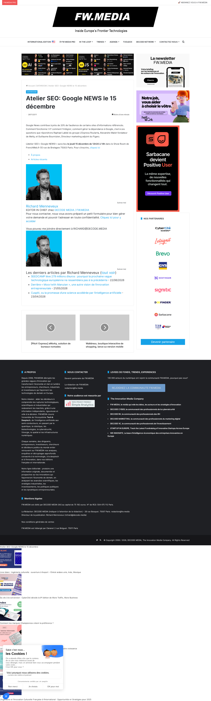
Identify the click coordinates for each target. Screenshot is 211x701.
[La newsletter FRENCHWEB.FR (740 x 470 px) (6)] (162, 87)
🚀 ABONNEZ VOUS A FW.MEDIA (192, 2)
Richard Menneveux (42, 206)
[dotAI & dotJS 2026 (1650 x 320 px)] (78, 64)
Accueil (31, 86)
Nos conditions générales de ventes (38, 522)
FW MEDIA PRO (68, 42)
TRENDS (100, 42)
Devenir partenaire (163, 341)
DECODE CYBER (117, 409)
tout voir (108, 273)
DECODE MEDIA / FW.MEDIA (72, 209)
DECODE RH (115, 414)
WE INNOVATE (116, 433)
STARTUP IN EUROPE (119, 428)
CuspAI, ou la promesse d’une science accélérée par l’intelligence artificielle (76, 292)
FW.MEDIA (38, 378)
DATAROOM (41, 86)
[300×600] (157, 211)
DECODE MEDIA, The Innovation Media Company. (149, 540)
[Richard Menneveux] (44, 199)
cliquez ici (95, 147)
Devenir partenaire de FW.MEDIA (79, 378)
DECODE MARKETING (120, 419)
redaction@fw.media (74, 388)
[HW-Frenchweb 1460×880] (162, 122)
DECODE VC (115, 423)
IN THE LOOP (85, 42)
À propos (35, 155)
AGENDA (113, 42)
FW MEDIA (115, 404)
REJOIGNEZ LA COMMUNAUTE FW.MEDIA (136, 387)
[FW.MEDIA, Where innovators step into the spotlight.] (105, 21)
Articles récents (39, 159)
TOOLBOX (127, 42)
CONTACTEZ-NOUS (168, 42)
